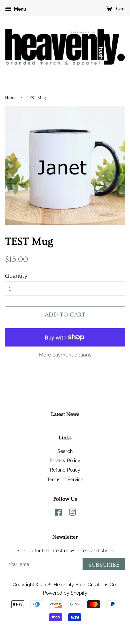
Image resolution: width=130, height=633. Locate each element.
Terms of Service (65, 479)
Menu (19, 9)
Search (65, 451)
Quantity (16, 275)
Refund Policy (65, 470)
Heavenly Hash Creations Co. (85, 584)
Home (10, 97)
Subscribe (103, 564)
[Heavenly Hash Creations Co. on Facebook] (58, 513)
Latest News (65, 414)
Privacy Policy (65, 460)
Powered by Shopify (65, 593)
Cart (120, 8)
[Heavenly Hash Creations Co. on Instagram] (72, 513)
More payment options (65, 355)
